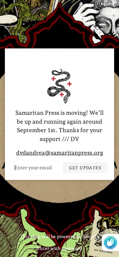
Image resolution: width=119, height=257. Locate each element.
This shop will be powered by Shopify (59, 236)
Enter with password (59, 248)
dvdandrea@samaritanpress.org (59, 152)
